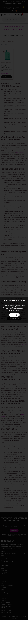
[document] (14, 310)
